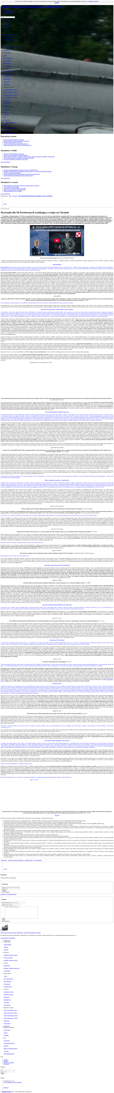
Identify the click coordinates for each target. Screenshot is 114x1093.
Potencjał (6, 29)
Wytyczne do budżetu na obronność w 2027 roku (16, 159)
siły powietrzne (37, 860)
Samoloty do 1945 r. (9, 71)
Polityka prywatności (9, 1062)
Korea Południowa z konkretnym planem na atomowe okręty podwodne (21, 185)
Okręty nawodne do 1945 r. (10, 89)
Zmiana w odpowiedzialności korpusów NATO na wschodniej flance (21, 170)
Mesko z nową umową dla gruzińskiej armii (14, 189)
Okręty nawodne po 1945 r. (10, 92)
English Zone (7, 20)
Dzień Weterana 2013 (9, 133)
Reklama (6, 1061)
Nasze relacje (7, 109)
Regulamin (6, 1064)
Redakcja (6, 125)
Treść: (3, 918)
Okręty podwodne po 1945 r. (11, 97)
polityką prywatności (93, 1)
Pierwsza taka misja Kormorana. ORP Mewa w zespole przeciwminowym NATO (21, 932)
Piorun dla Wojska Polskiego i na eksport (14, 139)
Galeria (5, 112)
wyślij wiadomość (8, 1082)
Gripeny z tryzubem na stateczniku (12, 172)
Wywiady (6, 130)
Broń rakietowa (7, 60)
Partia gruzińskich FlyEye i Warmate (13, 191)
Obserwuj (6, 1087)
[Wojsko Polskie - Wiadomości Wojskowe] (31, 6)
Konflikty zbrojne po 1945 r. (11, 39)
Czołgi (5, 55)
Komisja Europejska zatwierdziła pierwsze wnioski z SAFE (18, 175)
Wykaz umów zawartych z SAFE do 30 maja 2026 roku (17, 145)
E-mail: (3, 904)
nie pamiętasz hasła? (11, 894)
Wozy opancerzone (8, 58)
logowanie (6, 13)
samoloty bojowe (29, 860)
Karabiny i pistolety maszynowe (11, 47)
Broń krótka (7, 45)
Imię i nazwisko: (6, 902)
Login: (3, 887)
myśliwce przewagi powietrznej (15, 860)
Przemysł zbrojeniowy (9, 122)
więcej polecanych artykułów (8, 938)
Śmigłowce (6, 76)
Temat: (3, 905)
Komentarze (7, 105)
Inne (10, 196)
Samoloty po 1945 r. (9, 74)
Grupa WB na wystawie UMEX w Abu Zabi (15, 188)
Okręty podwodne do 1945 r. (11, 95)
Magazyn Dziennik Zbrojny (10, 127)
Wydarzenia (7, 120)
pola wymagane (6, 892)
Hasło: (3, 889)
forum (5, 10)
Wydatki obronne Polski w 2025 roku (13, 142)
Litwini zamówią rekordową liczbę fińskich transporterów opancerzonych (22, 174)
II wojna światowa (8, 37)
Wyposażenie (7, 50)
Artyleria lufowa (8, 66)
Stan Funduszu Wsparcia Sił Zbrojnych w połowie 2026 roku (19, 158)
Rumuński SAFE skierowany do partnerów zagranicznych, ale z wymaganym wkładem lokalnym (28, 171)
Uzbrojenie (6, 81)
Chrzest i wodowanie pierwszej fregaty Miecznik (16, 144)
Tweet (5, 203)
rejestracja (6, 11)
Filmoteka (6, 114)
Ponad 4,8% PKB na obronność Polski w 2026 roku (16, 141)
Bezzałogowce (7, 79)
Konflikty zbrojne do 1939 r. (11, 34)
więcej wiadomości (5, 162)
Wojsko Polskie (7, 24)
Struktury (6, 26)
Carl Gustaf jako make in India (11, 187)
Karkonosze (4, 860)
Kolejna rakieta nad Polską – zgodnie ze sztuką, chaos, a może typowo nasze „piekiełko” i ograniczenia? (29, 156)
